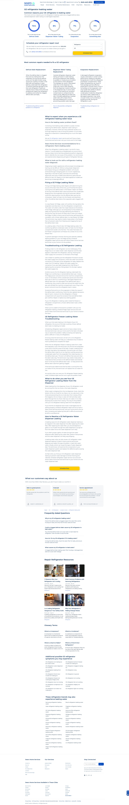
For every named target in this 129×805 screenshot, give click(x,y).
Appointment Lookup (72, 2)
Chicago (67, 785)
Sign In (57, 2)
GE (75, 48)
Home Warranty (50, 5)
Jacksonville (67, 790)
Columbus (47, 792)
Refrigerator (77, 44)
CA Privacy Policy (35, 801)
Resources (87, 5)
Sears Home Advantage (46, 2)
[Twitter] (86, 775)
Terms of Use (61, 801)
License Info (74, 801)
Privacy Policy (28, 801)
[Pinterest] (89, 775)
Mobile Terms (68, 801)
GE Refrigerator (55, 510)
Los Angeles (47, 785)
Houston (27, 787)
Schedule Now (99, 2)
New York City (28, 785)
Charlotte (67, 792)
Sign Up (62, 2)
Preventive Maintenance (63, 5)
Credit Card (96, 5)
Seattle (66, 793)
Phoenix (46, 787)
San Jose (27, 790)
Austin (46, 790)
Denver (26, 795)
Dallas (66, 789)
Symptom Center (64, 510)
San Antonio (27, 789)
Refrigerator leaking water (74, 510)
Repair (42, 5)
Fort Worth (27, 792)
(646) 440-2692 (36, 52)
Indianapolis (27, 793)
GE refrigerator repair (55, 138)
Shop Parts (79, 5)
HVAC (73, 5)
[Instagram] (84, 775)
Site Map (79, 801)
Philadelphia (67, 787)
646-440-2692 (86, 2)
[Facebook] (91, 775)
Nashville (47, 795)
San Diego (47, 789)
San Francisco (48, 793)
